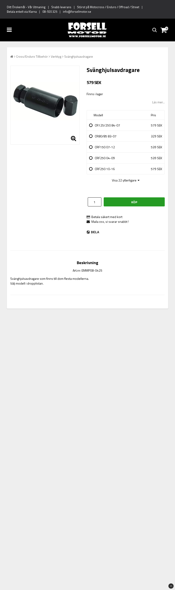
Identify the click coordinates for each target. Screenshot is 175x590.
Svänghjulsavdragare (78, 56)
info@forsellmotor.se (77, 11)
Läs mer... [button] (158, 102)
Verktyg (56, 56)
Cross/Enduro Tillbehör (32, 56)
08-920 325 (49, 11)
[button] (164, 30)
